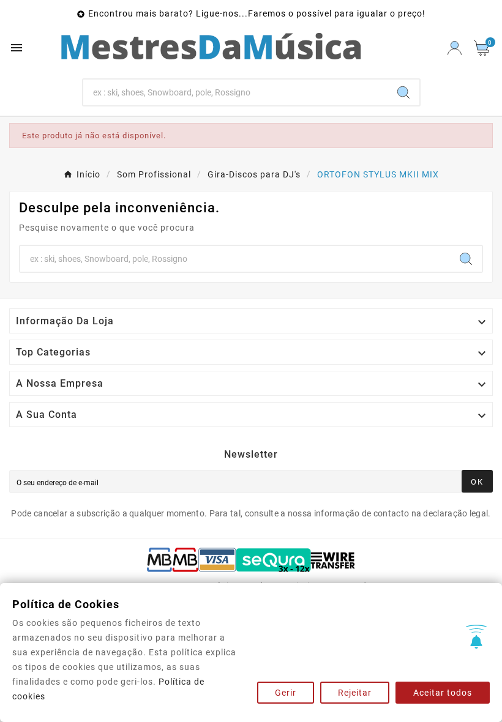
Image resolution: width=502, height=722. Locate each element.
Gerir (285, 693)
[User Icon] (455, 48)
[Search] (403, 92)
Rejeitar (355, 693)
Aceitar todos (442, 693)
